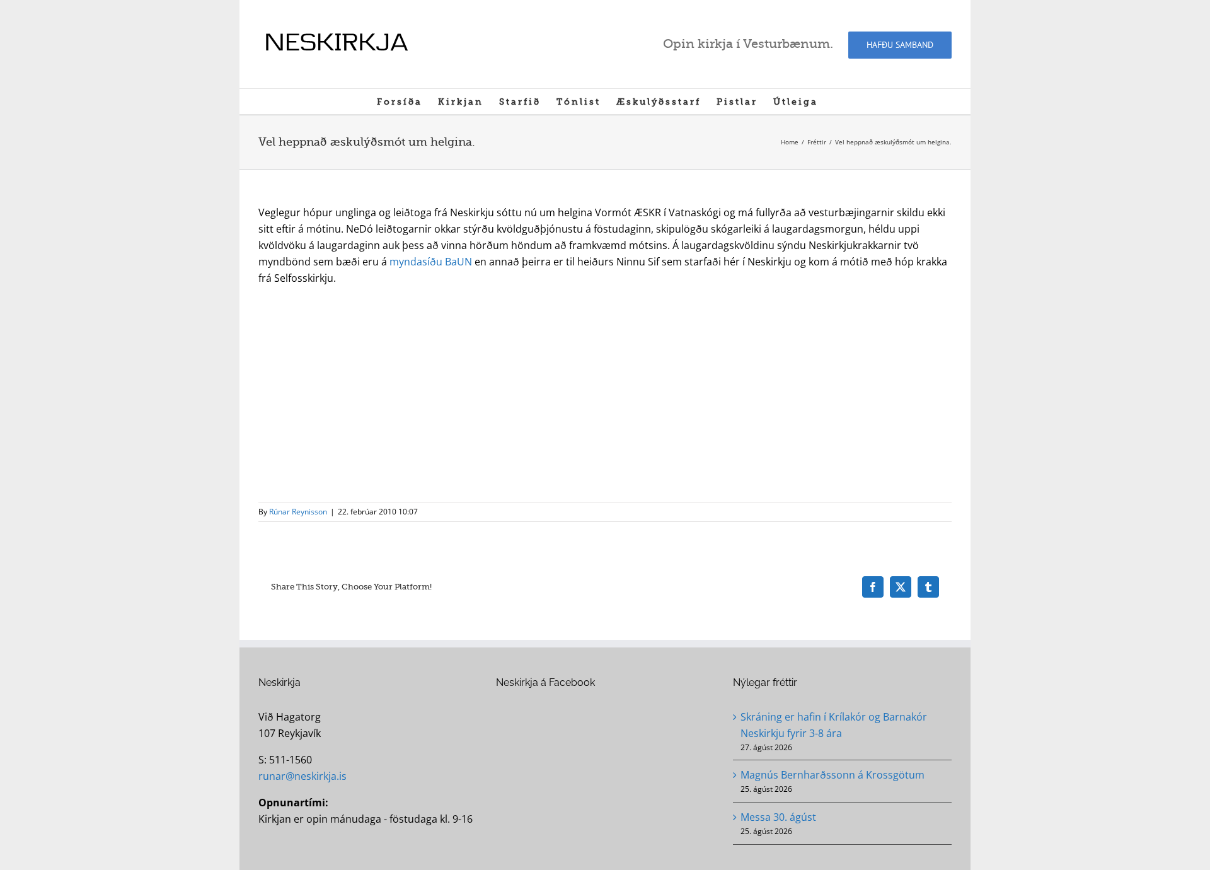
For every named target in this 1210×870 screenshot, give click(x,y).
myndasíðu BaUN (430, 262)
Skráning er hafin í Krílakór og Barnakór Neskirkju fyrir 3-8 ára (833, 725)
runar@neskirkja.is (302, 776)
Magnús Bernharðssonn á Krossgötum (832, 775)
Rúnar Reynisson (298, 511)
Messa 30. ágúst (778, 817)
